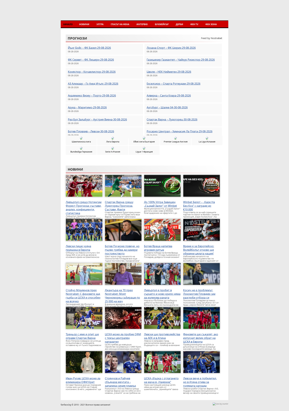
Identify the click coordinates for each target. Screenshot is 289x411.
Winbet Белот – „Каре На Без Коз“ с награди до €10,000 (199, 205)
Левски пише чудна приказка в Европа (78, 248)
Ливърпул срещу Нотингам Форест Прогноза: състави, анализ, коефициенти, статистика (84, 207)
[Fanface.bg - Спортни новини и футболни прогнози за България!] (85, 13)
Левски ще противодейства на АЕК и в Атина (162, 336)
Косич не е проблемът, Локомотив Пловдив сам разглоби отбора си (199, 293)
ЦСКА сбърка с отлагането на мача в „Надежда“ (161, 380)
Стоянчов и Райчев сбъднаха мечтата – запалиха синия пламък (120, 382)
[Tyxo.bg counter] (220, 404)
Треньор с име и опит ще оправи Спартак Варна (82, 336)
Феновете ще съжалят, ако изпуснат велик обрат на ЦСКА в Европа (200, 337)
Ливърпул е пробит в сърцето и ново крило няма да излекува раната (162, 293)
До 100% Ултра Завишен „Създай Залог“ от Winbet (160, 204)
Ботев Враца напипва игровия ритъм (158, 248)
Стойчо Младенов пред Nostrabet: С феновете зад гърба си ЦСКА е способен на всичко (83, 295)
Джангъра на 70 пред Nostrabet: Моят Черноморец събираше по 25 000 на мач (122, 295)
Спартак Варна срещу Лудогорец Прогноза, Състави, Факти (119, 205)
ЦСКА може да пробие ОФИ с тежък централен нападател (123, 337)
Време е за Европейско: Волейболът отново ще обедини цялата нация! (198, 249)
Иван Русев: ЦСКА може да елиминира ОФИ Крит (83, 380)
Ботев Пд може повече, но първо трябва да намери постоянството (122, 249)
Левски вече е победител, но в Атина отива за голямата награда (200, 382)
